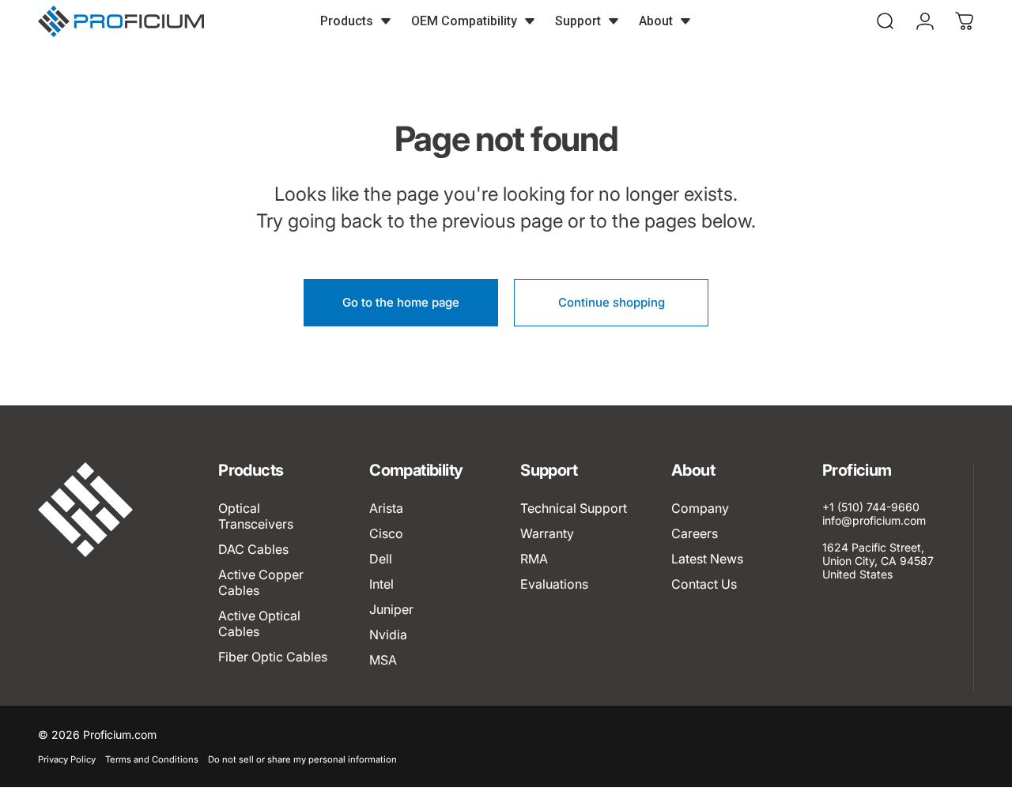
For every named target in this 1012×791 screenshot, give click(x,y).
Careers (694, 533)
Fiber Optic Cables (272, 657)
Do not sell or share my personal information (302, 759)
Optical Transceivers (255, 516)
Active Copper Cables (261, 582)
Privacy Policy (67, 759)
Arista (386, 508)
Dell (380, 559)
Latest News (707, 559)
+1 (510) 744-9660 (870, 507)
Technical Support (573, 508)
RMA (534, 559)
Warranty (547, 533)
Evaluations (554, 584)
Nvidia (388, 634)
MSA (383, 660)
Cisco (386, 533)
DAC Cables (253, 549)
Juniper (391, 609)
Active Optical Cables (259, 623)
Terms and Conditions (151, 759)
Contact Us (704, 584)
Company (700, 508)
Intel (381, 584)
